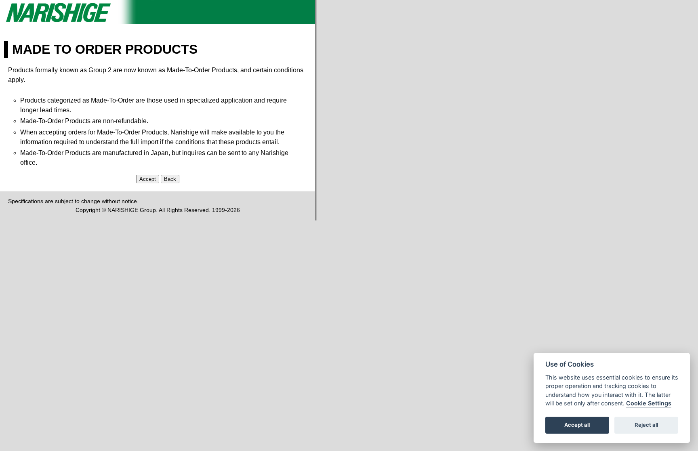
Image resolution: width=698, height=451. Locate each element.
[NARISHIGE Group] (157, 22)
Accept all (577, 425)
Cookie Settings (648, 403)
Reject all (646, 425)
